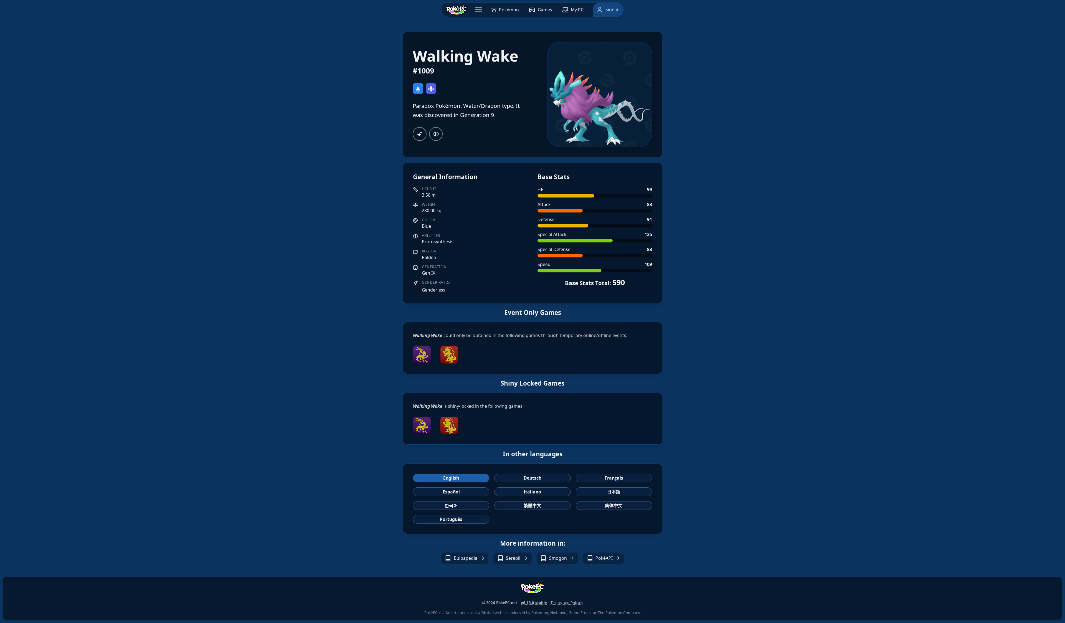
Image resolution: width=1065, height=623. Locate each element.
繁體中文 (532, 505)
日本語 (613, 492)
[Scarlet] (449, 355)
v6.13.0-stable (534, 602)
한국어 (451, 505)
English (451, 478)
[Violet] (422, 355)
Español (451, 492)
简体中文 (614, 505)
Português (451, 519)
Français (614, 478)
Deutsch (532, 478)
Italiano (532, 492)
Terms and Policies (567, 602)
